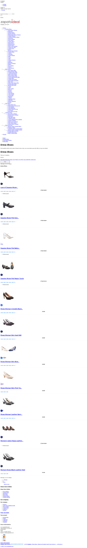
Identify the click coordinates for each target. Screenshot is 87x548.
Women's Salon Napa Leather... (12, 441)
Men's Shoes (7, 69)
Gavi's (9, 57)
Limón (9, 61)
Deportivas (10, 38)
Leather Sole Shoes (12, 79)
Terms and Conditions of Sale (9, 505)
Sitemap (4, 510)
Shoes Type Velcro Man (13, 82)
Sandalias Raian (11, 98)
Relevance (7, 159)
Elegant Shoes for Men (13, 130)
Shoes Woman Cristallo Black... (12, 309)
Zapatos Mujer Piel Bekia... (10, 248)
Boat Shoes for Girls (12, 111)
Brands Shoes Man (11, 85)
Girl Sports (10, 110)
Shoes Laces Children (13, 121)
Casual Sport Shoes (12, 73)
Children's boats (11, 118)
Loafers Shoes (11, 41)
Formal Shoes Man (12, 84)
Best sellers (3, 159)
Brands (4, 134)
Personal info (5, 517)
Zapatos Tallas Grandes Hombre (14, 129)
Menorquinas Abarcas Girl (14, 105)
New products (6, 491)
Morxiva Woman (12, 63)
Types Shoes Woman (11, 30)
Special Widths (11, 39)
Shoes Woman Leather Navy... (11, 414)
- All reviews (32, 544)
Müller (9, 64)
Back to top (7, 484)
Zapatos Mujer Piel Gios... (10, 218)
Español (4, 5)
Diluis (9, 87)
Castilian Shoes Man (12, 72)
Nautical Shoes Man (12, 76)
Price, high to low (32, 159)
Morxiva (10, 89)
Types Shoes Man (11, 70)
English (4, 4)
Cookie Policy (6, 507)
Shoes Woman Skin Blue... (10, 362)
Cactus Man (10, 95)
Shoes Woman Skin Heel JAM (11, 335)
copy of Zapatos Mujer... (9, 187)
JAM (9, 58)
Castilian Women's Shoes (13, 37)
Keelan (9, 102)
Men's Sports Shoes (12, 74)
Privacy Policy (6, 506)
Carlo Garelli (11, 94)
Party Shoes (10, 40)
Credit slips (5, 519)
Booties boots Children (13, 114)
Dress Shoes (11, 42)
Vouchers (5, 522)
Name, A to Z (12, 159)
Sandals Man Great (12, 132)
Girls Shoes (6, 103)
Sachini (9, 90)
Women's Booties (6, 497)
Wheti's (9, 66)
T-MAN (10, 97)
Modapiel (10, 62)
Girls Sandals (11, 106)
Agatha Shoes (11, 52)
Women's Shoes (11, 127)
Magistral (10, 96)
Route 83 (10, 92)
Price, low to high (25, 159)
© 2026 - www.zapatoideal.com (7, 546)
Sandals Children (12, 120)
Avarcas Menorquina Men (14, 77)
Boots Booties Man (12, 71)
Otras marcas (11, 68)
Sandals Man (11, 78)
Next (4, 482)
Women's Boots (6, 496)
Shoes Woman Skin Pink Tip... (11, 388)
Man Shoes (5, 493)
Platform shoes (11, 44)
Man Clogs (10, 81)
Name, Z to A (18, 159)
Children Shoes (7, 112)
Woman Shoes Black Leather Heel (13, 470)
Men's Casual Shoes (12, 133)
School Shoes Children (13, 124)
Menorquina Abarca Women (14, 34)
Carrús (9, 86)
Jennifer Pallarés (11, 60)
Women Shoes (7, 29)
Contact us (5, 509)
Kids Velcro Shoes (12, 122)
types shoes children (11, 113)
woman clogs (11, 48)
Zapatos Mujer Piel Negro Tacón (12, 278)
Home (4, 27)
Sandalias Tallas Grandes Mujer (15, 128)
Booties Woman (11, 33)
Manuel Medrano (12, 101)
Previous (5, 479)
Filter (5, 161)
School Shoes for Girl (13, 109)
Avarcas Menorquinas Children (15, 119)
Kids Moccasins (11, 117)
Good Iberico (11, 93)
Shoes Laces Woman (12, 46)
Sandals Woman (11, 35)
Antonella (10, 54)
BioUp (9, 49)
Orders (4, 518)
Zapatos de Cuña (12, 47)
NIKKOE (10, 100)
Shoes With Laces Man (13, 80)
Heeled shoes (11, 45)
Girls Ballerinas (11, 108)
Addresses (5, 520)
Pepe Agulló (11, 88)
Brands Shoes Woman (12, 50)
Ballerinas (10, 31)
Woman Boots (11, 32)
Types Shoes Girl (10, 104)
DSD (9, 56)
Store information (5, 543)
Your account (5, 512)
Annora (9, 53)
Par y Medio (11, 65)
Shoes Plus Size (7, 125)
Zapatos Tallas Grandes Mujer (13, 126)
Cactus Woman (11, 55)
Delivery (5, 504)
